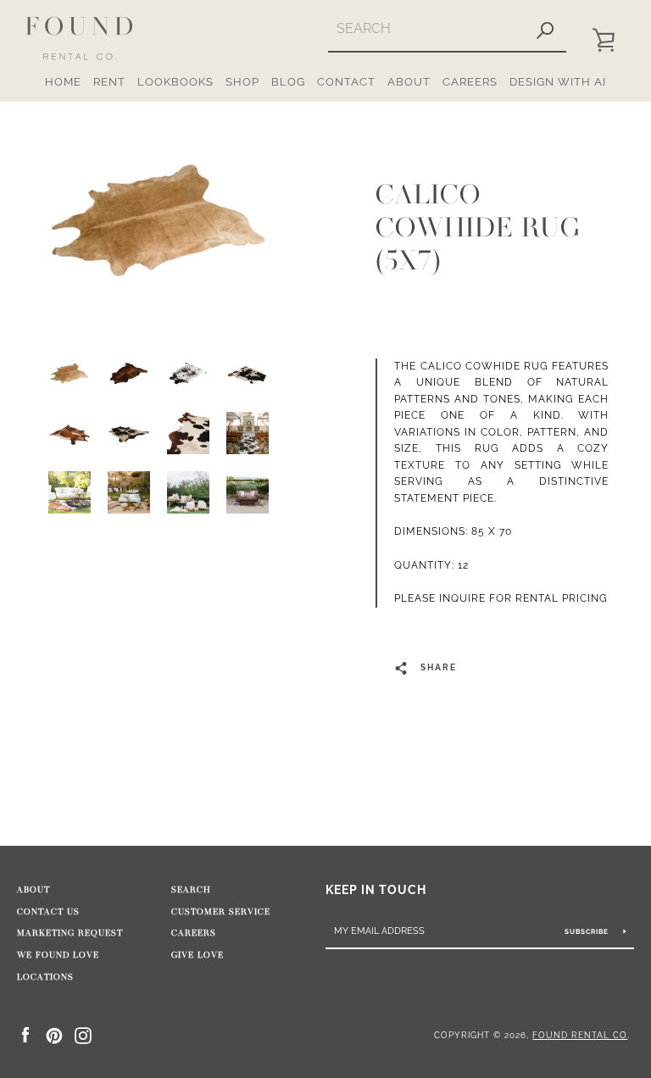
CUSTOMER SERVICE (220, 912)
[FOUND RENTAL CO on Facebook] (25, 1034)
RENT (109, 81)
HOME (63, 81)
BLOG (288, 81)
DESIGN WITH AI (557, 81)
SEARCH (191, 890)
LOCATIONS (45, 977)
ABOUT (409, 81)
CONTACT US (48, 912)
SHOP (242, 81)
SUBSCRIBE (588, 931)
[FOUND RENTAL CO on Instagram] (83, 1034)
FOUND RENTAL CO (579, 1035)
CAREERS (470, 81)
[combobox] (426, 28)
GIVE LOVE (197, 955)
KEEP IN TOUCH (376, 889)
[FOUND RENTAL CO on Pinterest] (54, 1034)
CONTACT (346, 81)
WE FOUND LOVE (58, 955)
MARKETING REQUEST (70, 933)
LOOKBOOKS (175, 81)
